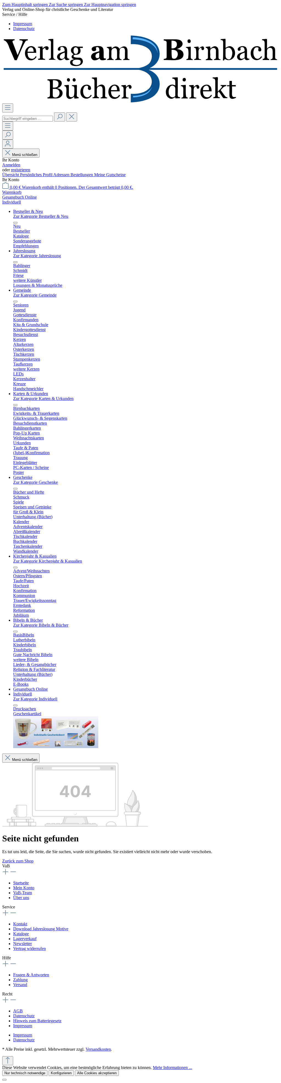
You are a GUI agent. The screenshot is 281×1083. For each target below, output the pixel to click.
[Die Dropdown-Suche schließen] (71, 116)
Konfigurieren (61, 1073)
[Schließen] (4, 1080)
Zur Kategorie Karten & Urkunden (43, 398)
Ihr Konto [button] (10, 179)
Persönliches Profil (36, 174)
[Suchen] (59, 116)
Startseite (21, 883)
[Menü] (7, 107)
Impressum (22, 23)
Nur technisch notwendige (24, 1073)
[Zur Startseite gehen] (140, 101)
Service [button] (8, 907)
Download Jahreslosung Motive (40, 928)
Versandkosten (98, 1049)
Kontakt (20, 924)
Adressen (62, 174)
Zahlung (20, 979)
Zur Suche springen (66, 4)
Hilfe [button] (6, 957)
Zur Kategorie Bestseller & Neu (40, 216)
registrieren (20, 169)
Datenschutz (24, 28)
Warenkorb (11, 192)
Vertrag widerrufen (29, 948)
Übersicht (11, 174)
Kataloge (21, 933)
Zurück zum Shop (17, 861)
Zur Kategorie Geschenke (35, 482)
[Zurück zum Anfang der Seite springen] (7, 1060)
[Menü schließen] (15, 223)
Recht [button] (7, 994)
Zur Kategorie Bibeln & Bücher (40, 625)
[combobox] (27, 118)
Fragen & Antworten (31, 974)
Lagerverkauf (24, 938)
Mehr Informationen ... (172, 1067)
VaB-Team (22, 892)
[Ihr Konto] (7, 144)
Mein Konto (23, 887)
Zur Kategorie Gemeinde (35, 295)
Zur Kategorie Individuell (35, 699)
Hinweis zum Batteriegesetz (37, 1020)
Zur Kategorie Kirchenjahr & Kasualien (47, 561)
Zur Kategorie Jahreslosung (37, 255)
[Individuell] (55, 746)
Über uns (21, 897)
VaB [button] (6, 866)
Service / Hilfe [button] (14, 14)
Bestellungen (82, 174)
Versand (20, 984)
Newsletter (22, 943)
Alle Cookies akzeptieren (97, 1073)
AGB (18, 1011)
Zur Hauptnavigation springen (110, 4)
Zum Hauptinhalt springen (25, 4)
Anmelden (11, 165)
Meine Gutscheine (110, 174)
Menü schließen (24, 155)
